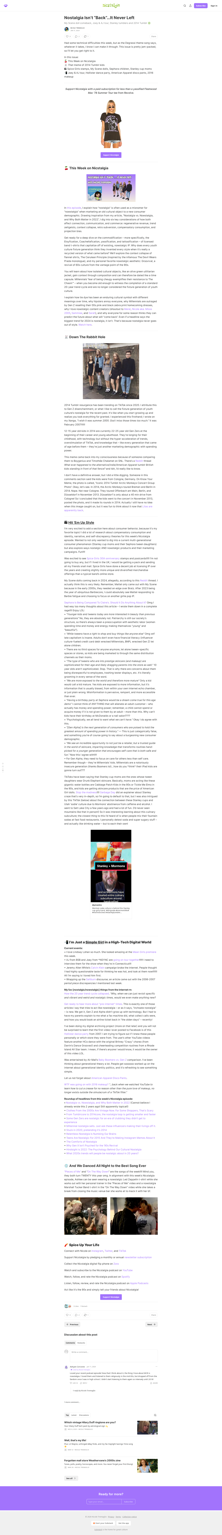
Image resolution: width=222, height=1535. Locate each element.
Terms (118, 1516)
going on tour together (126, 959)
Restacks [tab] (81, 1343)
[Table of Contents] (3, 767)
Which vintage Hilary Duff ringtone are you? (90, 1422)
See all (69, 1478)
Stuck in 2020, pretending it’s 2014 (86, 1130)
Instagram (97, 1250)
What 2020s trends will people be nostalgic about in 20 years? (102, 1153)
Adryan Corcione (77, 1366)
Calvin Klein (98, 967)
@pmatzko (97, 905)
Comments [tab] (70, 1343)
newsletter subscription (138, 1257)
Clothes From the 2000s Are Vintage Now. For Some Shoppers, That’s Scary (110, 1110)
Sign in (214, 5)
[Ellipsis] (156, 1366)
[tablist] (75, 1342)
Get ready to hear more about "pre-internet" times (93, 1004)
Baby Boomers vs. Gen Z (113, 1059)
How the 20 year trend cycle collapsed (86, 993)
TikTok (122, 1250)
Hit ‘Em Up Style (81, 523)
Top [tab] (67, 1415)
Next (149, 1324)
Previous (74, 1324)
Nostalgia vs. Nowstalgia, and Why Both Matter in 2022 (98, 1102)
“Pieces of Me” (72, 1171)
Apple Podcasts (139, 1283)
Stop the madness (86, 792)
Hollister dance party (76, 1033)
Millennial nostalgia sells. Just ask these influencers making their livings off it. (111, 1126)
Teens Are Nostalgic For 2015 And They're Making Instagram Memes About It (110, 1137)
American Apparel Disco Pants (109, 1078)
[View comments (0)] (89, 1453)
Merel (127, 309)
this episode (74, 207)
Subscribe (201, 5)
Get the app (123, 1523)
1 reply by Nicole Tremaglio (84, 1390)
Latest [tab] (74, 1415)
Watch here (85, 324)
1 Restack (83, 1306)
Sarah (92, 313)
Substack (98, 1529)
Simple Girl (94, 942)
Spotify (126, 1276)
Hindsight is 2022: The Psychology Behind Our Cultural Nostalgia (103, 1149)
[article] (111, 1428)
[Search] (184, 5)
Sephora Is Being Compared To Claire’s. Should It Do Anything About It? (105, 602)
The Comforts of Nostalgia (81, 1141)
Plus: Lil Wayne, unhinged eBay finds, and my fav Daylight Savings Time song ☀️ (98, 1445)
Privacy (111, 1516)
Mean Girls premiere (144, 952)
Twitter (109, 1250)
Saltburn (91, 979)
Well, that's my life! (75, 1440)
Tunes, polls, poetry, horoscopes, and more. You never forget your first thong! (98, 1464)
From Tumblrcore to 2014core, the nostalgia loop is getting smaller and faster (111, 1114)
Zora (116, 1263)
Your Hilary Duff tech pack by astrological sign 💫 (86, 1426)
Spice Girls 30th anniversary (103, 558)
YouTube (128, 1270)
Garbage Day (107, 792)
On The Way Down (98, 1171)
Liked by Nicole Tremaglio (81, 1370)
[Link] (61, 168)
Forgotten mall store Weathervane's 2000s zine (92, 1460)
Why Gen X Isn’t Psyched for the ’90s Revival (92, 1145)
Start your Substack (104, 1523)
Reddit (139, 460)
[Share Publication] (190, 5)
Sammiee (77, 313)
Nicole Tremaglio (77, 28)
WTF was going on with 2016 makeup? (86, 1084)
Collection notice (129, 1516)
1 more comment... (72, 1402)
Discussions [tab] (84, 1415)
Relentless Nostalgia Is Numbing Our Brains (91, 1133)
